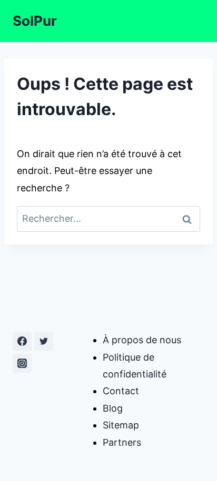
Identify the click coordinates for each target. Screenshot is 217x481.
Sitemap (121, 425)
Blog (113, 408)
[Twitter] (43, 341)
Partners (122, 442)
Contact (121, 390)
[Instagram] (22, 363)
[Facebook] (22, 341)
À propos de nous (142, 339)
